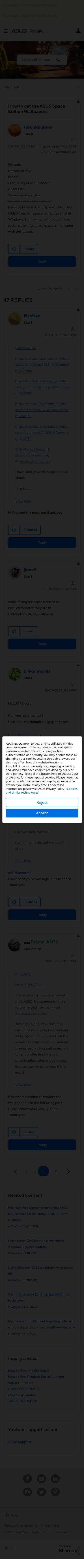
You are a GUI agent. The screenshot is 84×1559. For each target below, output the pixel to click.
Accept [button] (42, 812)
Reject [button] (42, 802)
